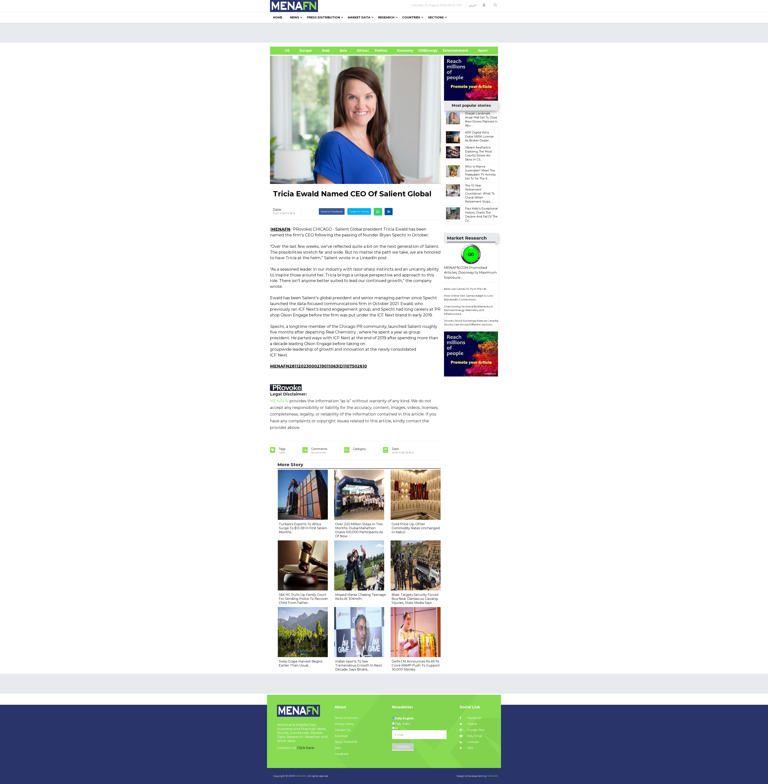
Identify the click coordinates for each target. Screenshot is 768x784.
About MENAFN (346, 742)
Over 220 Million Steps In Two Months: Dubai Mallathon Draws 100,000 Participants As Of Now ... (359, 530)
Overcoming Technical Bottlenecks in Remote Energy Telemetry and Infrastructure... (468, 310)
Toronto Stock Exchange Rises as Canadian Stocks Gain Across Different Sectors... (472, 322)
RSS (470, 748)
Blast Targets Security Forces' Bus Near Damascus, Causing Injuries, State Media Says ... (415, 599)
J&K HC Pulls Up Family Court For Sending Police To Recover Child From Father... (303, 599)
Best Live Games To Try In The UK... (466, 288)
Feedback (341, 754)
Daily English (404, 718)
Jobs (338, 748)
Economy (405, 50)
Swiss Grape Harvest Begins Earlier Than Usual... (300, 663)
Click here (305, 748)
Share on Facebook (332, 211)
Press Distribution (323, 17)
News (294, 17)
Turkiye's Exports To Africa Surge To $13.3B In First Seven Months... (303, 528)
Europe (306, 50)
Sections (436, 17)
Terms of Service (346, 718)
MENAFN (280, 229)
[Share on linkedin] (389, 211)
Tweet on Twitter (359, 211)
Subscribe (403, 746)
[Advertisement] (385, 33)
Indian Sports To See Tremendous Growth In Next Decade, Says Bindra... (358, 665)
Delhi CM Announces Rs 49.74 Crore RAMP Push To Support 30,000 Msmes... (416, 665)
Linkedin (473, 742)
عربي (472, 5)
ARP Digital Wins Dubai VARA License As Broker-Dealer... (479, 136)
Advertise (341, 736)
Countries (411, 17)
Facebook (474, 718)
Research (386, 17)
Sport (480, 50)
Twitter (472, 724)
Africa (361, 50)
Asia (343, 50)
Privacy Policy (344, 724)
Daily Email (474, 736)
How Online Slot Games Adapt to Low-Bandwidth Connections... (469, 297)
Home (277, 17)
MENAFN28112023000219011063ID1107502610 (318, 366)
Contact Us (342, 730)
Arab (326, 50)
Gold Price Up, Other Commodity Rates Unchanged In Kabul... (416, 528)
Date (277, 210)
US (282, 50)
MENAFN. (301, 775)
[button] (484, 5)
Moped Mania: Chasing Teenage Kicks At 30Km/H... (360, 597)
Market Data (359, 17)
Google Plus (475, 730)
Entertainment (449, 50)
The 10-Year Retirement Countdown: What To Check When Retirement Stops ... (480, 193)
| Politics (380, 50)
